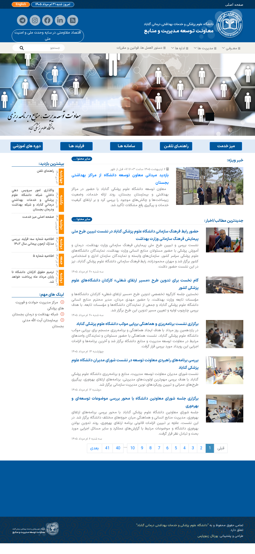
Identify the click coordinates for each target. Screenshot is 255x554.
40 (118, 448)
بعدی (94, 448)
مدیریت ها (205, 48)
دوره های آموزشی (27, 146)
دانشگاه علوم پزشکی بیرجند (137, 512)
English (21, 4)
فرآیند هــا (76, 146)
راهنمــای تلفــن (176, 146)
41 (107, 448)
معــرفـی (231, 48)
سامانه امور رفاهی (224, 512)
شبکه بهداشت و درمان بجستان (35, 314)
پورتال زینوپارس (207, 536)
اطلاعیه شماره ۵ (43, 256)
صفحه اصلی (234, 4)
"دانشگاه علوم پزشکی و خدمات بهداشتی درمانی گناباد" (172, 525)
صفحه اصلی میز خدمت (38, 217)
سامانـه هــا (126, 146)
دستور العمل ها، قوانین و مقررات (140, 47)
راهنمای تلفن (45, 171)
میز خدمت (226, 146)
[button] (19, 94)
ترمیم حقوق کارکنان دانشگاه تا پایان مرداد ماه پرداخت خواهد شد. (33, 277)
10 (132, 448)
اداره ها (180, 48)
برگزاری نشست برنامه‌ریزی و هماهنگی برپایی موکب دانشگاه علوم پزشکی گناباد (137, 324)
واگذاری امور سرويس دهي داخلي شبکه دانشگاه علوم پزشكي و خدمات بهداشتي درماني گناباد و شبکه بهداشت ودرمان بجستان (33, 200)
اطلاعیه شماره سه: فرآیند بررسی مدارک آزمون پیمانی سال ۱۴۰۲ (33, 241)
